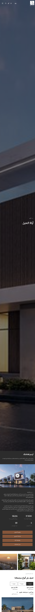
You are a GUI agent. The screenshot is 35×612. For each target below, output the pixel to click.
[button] (17, 476)
